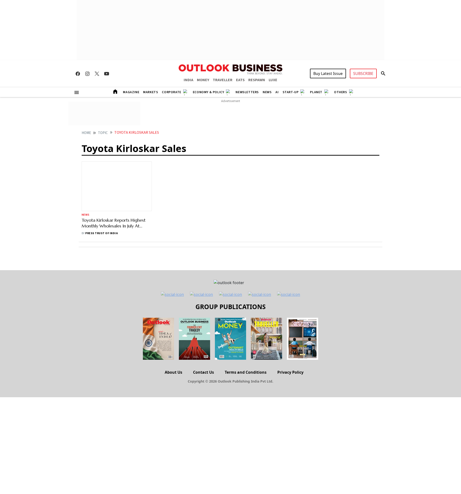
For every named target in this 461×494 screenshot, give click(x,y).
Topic (103, 132)
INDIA (188, 80)
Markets (150, 92)
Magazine (131, 92)
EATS (240, 80)
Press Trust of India (101, 190)
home (86, 132)
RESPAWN (256, 80)
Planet (316, 92)
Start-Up (291, 92)
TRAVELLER (222, 80)
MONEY (203, 80)
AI (277, 92)
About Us (173, 328)
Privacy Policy (290, 328)
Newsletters (247, 92)
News (267, 92)
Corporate (171, 92)
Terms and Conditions (246, 328)
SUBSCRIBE (363, 73)
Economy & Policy (208, 92)
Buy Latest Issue (328, 73)
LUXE (273, 80)
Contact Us (203, 328)
